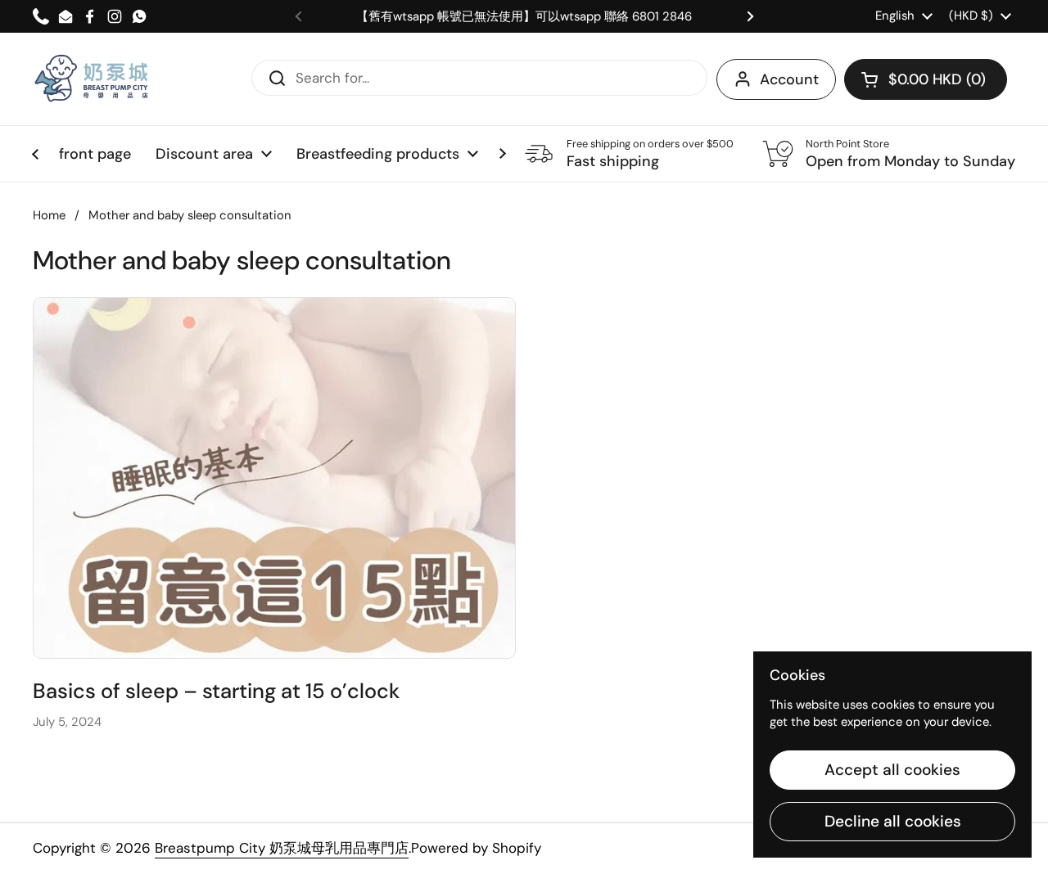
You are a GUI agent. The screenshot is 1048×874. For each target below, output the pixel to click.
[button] (925, 79)
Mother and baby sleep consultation (189, 215)
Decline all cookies (892, 821)
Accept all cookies (892, 769)
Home (49, 215)
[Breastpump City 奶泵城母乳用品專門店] (92, 79)
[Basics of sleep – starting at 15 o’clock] (274, 478)
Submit (271, 77)
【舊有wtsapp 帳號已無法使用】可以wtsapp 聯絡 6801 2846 (524, 17)
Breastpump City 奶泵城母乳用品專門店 (282, 848)
